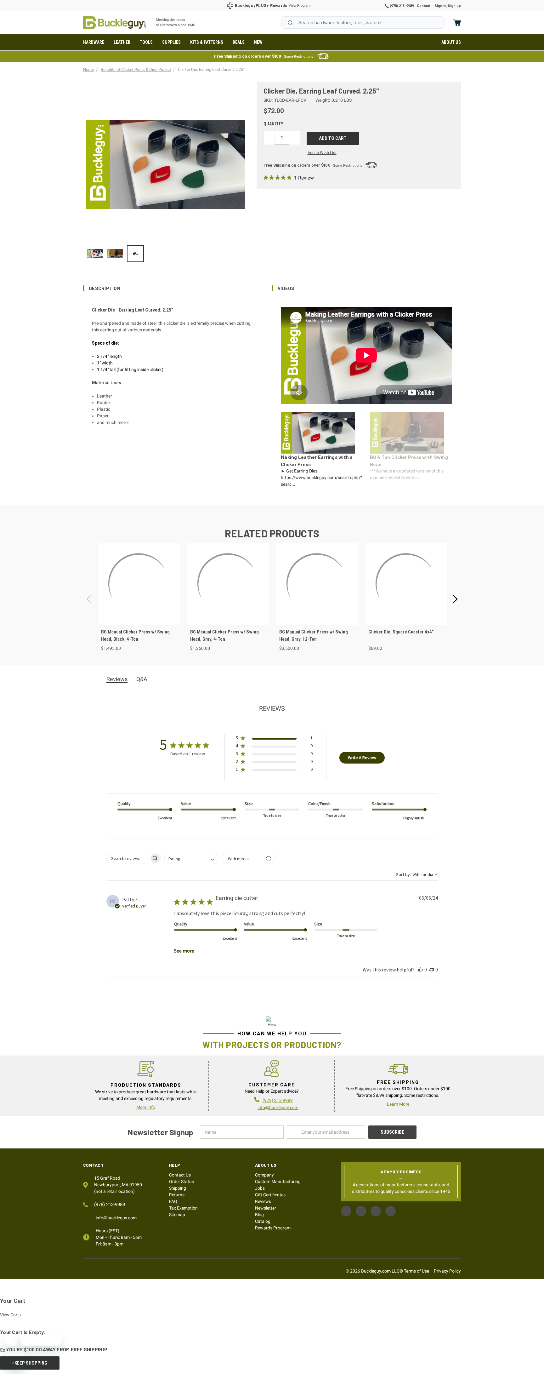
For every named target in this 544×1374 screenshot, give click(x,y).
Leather (122, 42)
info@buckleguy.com (278, 1107)
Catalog (262, 1221)
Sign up (454, 6)
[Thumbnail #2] (135, 253)
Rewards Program (273, 1227)
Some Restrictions (298, 56)
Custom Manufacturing (278, 1181)
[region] (165, 253)
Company (264, 1174)
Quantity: (274, 123)
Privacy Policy (447, 1271)
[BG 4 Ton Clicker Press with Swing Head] (114, 253)
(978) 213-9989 (401, 6)
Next (454, 599)
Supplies (171, 42)
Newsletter (265, 1208)
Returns (176, 1194)
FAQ (173, 1201)
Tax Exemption (183, 1208)
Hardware (93, 42)
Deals (239, 42)
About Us (451, 42)
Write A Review (362, 757)
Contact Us (180, 1174)
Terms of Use (416, 1271)
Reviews (263, 1201)
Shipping (177, 1188)
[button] (177, 288)
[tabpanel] (138, 599)
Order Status (181, 1181)
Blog (259, 1214)
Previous (89, 599)
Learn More (398, 1104)
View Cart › (10, 1314)
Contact (423, 6)
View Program (300, 5)
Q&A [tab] (141, 679)
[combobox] (363, 22)
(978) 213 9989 (278, 1100)
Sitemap (177, 1214)
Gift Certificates (270, 1194)
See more (184, 950)
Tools (146, 42)
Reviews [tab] (117, 679)
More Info (145, 1107)
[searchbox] (128, 858)
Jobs (260, 1188)
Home (114, 22)
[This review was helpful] (420, 969)
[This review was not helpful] (431, 969)
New (258, 42)
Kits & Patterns (206, 42)
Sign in (440, 6)
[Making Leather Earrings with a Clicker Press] (94, 253)
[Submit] (290, 23)
